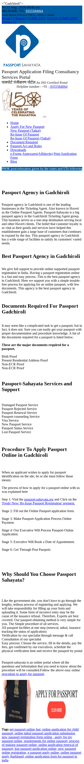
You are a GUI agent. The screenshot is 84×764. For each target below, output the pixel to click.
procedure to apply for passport (23, 674)
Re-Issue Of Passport (24, 134)
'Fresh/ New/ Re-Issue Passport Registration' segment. (38, 503)
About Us (8, 18)
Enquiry (21, 18)
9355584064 (34, 11)
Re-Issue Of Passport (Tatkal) (30, 138)
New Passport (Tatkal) (25, 130)
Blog (13, 161)
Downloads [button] (18, 150)
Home (14, 123)
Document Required (24, 142)
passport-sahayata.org (38, 499)
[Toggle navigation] (44, 116)
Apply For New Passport (27, 127)
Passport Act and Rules (26, 146)
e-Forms (16, 154)
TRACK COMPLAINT (62, 18)
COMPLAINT (36, 18)
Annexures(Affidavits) (37, 154)
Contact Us (9, 22)
